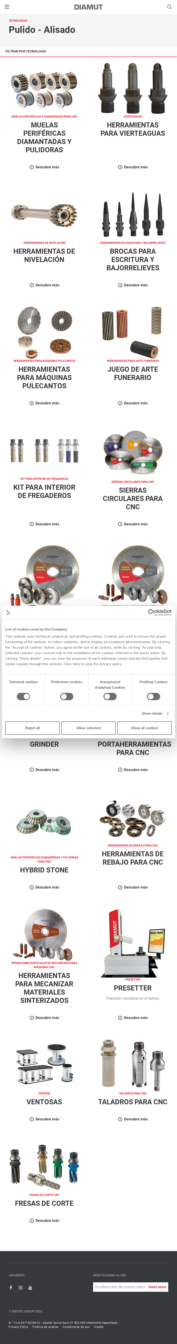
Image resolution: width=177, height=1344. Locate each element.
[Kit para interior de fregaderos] (44, 450)
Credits (99, 1327)
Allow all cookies (144, 728)
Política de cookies (45, 1327)
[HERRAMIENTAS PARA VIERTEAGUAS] (133, 88)
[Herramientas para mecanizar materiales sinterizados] (44, 934)
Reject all (32, 728)
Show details (152, 713)
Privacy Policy (18, 1327)
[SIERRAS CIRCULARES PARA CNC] (133, 452)
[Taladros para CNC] (133, 1065)
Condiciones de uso (76, 1327)
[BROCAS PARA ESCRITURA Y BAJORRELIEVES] (133, 214)
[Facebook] (11, 1287)
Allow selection (88, 728)
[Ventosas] (44, 1065)
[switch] (66, 696)
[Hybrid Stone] (44, 823)
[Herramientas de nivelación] (44, 214)
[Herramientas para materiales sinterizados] (133, 574)
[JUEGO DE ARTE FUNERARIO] (133, 332)
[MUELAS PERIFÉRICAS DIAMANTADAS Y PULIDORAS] (44, 88)
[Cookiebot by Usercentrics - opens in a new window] (151, 612)
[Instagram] (21, 1287)
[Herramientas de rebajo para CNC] (133, 817)
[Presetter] (132, 943)
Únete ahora (157, 1287)
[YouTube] (30, 1287)
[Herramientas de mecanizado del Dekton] (44, 580)
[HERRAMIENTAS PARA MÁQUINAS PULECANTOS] (44, 332)
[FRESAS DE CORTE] (44, 1166)
